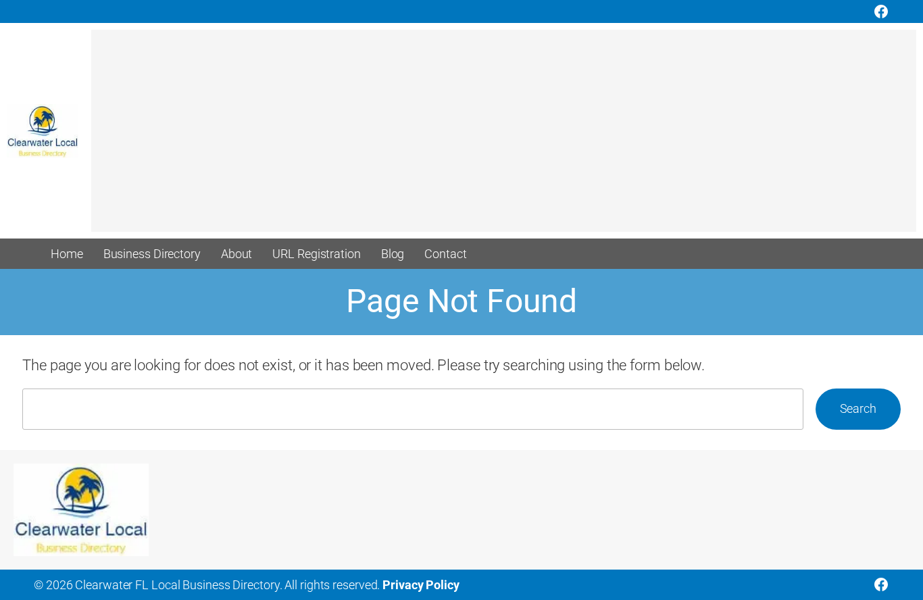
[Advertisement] (496, 137)
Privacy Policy (420, 585)
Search (858, 408)
